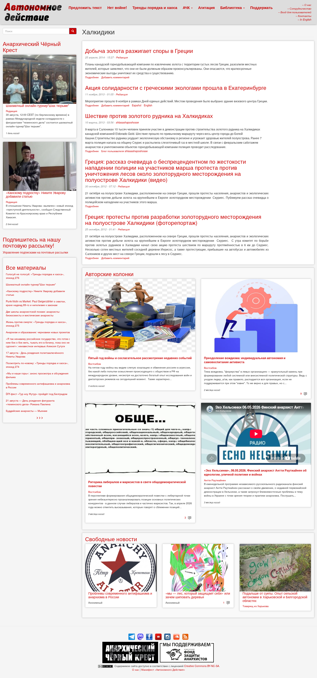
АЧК (187, 7)
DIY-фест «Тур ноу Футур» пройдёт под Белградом (36, 394)
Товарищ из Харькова (256, 606)
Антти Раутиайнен (215, 480)
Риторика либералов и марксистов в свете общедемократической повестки (137, 484)
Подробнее (92, 77)
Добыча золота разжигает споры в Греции (139, 51)
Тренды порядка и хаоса (154, 7)
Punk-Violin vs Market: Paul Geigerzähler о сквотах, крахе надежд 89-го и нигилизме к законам (36, 303)
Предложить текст (85, 7)
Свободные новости (111, 539)
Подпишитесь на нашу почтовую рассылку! (32, 242)
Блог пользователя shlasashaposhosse (124, 151)
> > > (40, 417)
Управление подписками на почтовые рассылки (35, 252)
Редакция (122, 57)
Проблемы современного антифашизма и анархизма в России (120, 595)
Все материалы (26, 267)
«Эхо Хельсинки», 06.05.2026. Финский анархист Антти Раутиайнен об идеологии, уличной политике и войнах (255, 472)
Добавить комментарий (115, 77)
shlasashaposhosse (127, 122)
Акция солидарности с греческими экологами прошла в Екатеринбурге (175, 87)
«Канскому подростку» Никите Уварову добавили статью (36, 194)
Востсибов (94, 364)
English (148, 105)
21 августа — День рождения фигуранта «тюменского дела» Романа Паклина (30, 402)
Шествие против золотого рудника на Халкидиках (149, 116)
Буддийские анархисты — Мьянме (26, 411)
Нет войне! (117, 7)
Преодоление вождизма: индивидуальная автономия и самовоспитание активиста (244, 360)
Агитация (206, 7)
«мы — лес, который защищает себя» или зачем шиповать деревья (197, 595)
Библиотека (231, 7)
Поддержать (261, 7)
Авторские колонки (109, 274)
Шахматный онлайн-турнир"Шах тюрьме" (37, 105)
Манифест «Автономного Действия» (163, 669)
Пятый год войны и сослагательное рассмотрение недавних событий (140, 358)
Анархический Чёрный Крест (32, 47)
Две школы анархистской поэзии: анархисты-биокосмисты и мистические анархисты (33, 313)
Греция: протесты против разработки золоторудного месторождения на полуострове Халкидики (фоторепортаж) (173, 219)
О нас (135, 669)
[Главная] (34, 13)
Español (136, 105)
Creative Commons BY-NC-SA (201, 666)
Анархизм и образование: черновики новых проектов (38, 332)
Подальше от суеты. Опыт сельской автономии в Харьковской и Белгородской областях (275, 597)
